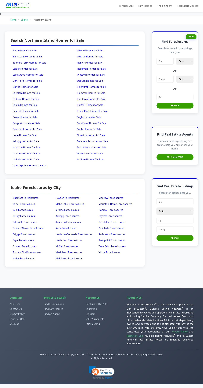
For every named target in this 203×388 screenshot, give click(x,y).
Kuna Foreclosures (66, 228)
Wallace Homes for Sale (90, 159)
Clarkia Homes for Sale (25, 86)
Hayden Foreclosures (67, 197)
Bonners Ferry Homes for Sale (29, 62)
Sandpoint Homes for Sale (91, 123)
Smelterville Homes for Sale (92, 141)
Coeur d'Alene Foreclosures (28, 228)
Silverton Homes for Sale (91, 135)
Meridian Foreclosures (69, 252)
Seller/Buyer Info (95, 319)
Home (13, 19)
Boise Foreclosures (23, 204)
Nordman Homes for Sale (91, 68)
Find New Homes (53, 309)
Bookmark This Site (96, 304)
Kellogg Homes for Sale (25, 141)
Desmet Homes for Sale (25, 111)
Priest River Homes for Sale (92, 111)
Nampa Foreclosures (111, 210)
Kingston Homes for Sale (26, 147)
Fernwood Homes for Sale (27, 129)
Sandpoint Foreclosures (112, 240)
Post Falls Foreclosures (111, 228)
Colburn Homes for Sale (25, 99)
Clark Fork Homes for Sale (27, 80)
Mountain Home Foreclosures (115, 204)
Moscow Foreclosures (111, 197)
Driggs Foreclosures (23, 234)
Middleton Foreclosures (69, 258)
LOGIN (191, 37)
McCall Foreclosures (67, 246)
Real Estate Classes (187, 5)
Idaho (24, 19)
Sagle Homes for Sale (89, 117)
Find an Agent (164, 5)
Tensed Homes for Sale (90, 153)
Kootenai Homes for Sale (26, 153)
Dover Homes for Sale (24, 117)
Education (91, 309)
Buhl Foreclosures (22, 210)
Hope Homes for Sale (24, 135)
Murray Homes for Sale (90, 56)
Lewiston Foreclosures (69, 240)
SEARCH (175, 105)
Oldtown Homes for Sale (91, 74)
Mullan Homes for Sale (90, 50)
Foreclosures (126, 5)
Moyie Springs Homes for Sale (29, 165)
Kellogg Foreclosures (67, 216)
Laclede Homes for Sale (25, 159)
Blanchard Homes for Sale (27, 56)
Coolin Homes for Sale (24, 105)
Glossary (90, 314)
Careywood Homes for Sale (27, 74)
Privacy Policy (17, 314)
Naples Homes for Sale (90, 62)
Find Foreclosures (54, 304)
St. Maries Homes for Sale (91, 147)
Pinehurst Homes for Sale (91, 86)
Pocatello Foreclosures (112, 222)
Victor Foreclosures (109, 252)
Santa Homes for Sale (89, 129)
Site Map (14, 324)
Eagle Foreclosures (23, 240)
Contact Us (16, 309)
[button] (101, 372)
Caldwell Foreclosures (25, 222)
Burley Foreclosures (23, 216)
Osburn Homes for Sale (90, 80)
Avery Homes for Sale (24, 50)
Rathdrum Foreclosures (112, 234)
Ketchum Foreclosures (68, 222)
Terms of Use (17, 319)
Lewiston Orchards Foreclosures (74, 234)
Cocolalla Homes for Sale (26, 93)
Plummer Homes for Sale (91, 93)
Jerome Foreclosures (67, 210)
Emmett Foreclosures (24, 246)
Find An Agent (175, 157)
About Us (15, 304)
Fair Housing (93, 324)
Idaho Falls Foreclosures (70, 204)
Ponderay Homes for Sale (91, 99)
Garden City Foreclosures (26, 252)
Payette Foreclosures (110, 216)
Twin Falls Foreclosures (112, 246)
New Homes (145, 5)
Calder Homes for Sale (25, 68)
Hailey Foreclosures (23, 258)
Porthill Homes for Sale (90, 105)
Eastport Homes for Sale (26, 123)
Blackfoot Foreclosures (25, 197)
